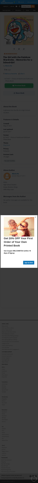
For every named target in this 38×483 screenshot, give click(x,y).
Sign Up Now (29, 262)
